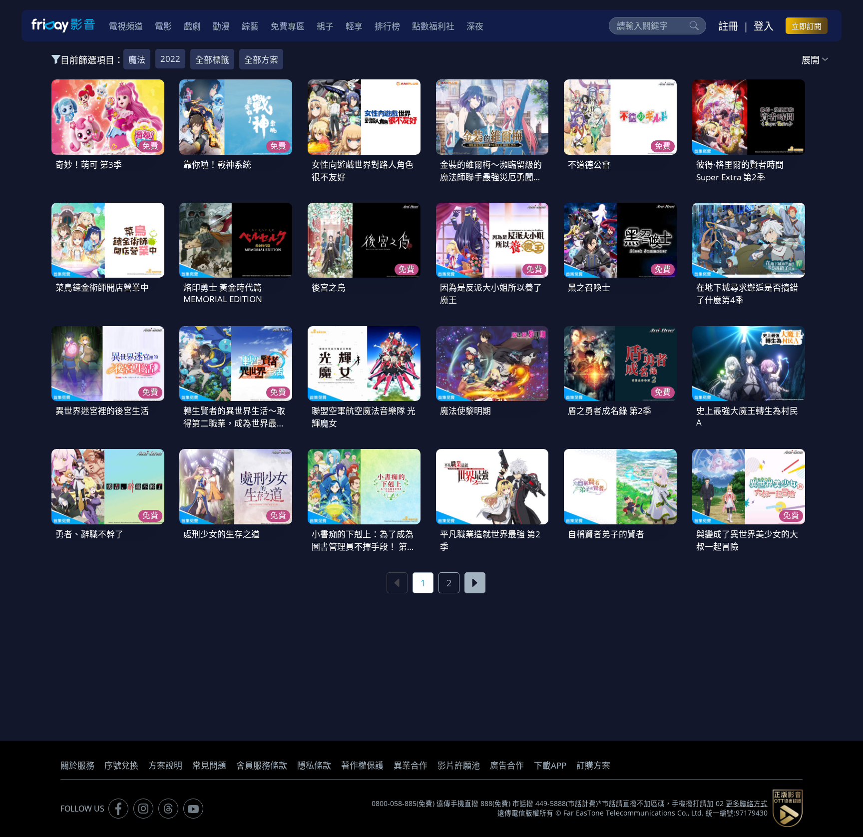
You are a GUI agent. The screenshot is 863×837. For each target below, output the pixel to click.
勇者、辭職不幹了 (89, 534)
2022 (170, 58)
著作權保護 (362, 765)
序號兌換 (121, 765)
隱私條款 (314, 765)
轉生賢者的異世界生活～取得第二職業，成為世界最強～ (234, 423)
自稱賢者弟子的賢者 (606, 534)
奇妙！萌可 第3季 (88, 164)
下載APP (550, 765)
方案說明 (165, 765)
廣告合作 (507, 765)
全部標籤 (212, 59)
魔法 (136, 59)
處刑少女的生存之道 (221, 534)
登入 (764, 26)
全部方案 (261, 59)
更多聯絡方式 (747, 803)
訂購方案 (593, 765)
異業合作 (411, 765)
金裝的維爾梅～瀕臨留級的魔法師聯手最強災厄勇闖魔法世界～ (491, 177)
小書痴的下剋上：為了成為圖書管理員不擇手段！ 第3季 (363, 546)
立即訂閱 (807, 26)
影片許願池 (458, 765)
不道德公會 (589, 164)
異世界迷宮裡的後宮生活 (102, 411)
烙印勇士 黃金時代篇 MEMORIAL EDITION (222, 293)
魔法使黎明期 (465, 411)
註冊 (728, 26)
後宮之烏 (329, 287)
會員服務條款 (261, 765)
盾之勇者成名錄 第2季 (609, 411)
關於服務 (77, 765)
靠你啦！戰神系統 (217, 164)
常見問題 (209, 765)
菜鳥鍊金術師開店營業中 (102, 287)
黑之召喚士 (589, 287)
